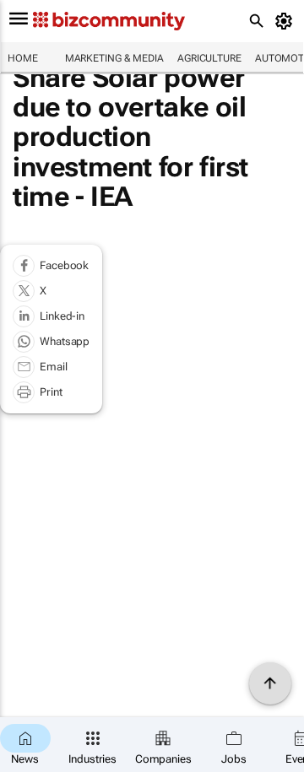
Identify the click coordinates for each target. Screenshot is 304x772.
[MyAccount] (287, 21)
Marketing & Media (114, 58)
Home (23, 58)
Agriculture (209, 58)
